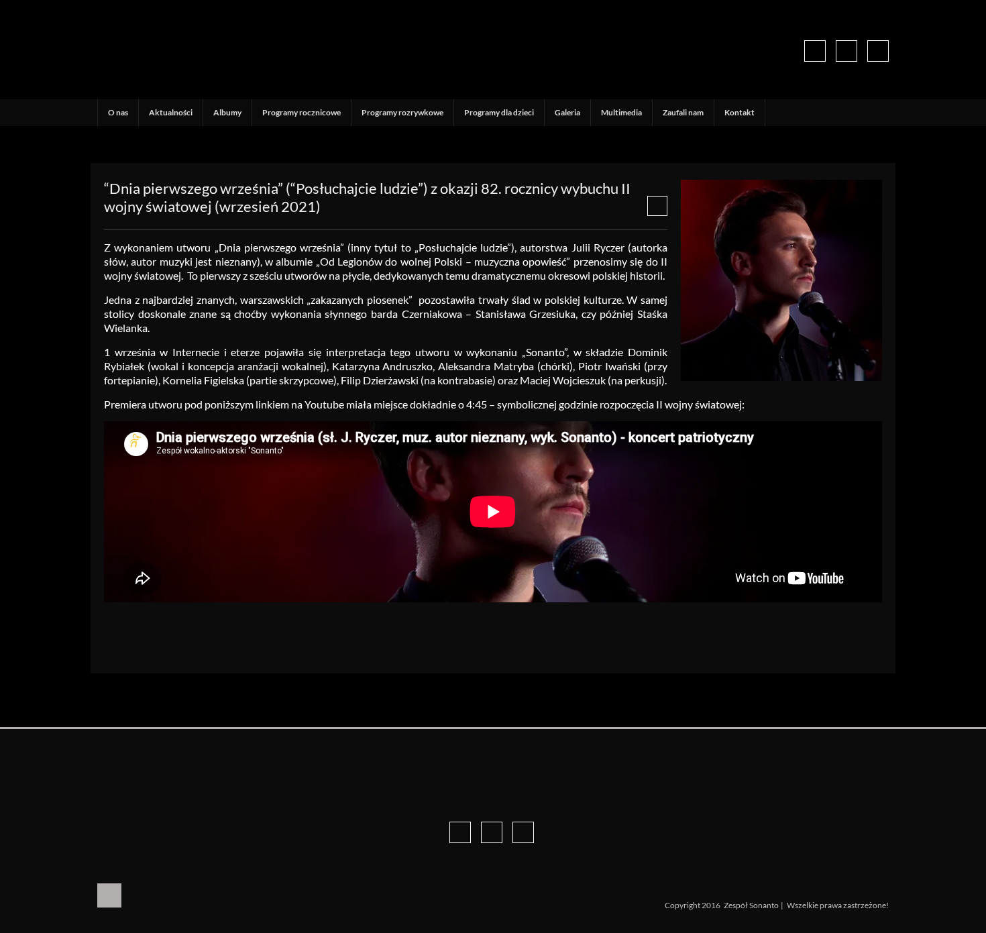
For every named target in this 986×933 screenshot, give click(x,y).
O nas (118, 112)
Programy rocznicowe (301, 112)
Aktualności (171, 112)
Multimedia (621, 112)
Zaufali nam (683, 112)
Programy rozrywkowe (402, 112)
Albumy (227, 112)
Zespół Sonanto (751, 905)
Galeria (567, 112)
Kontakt (739, 112)
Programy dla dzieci (499, 112)
